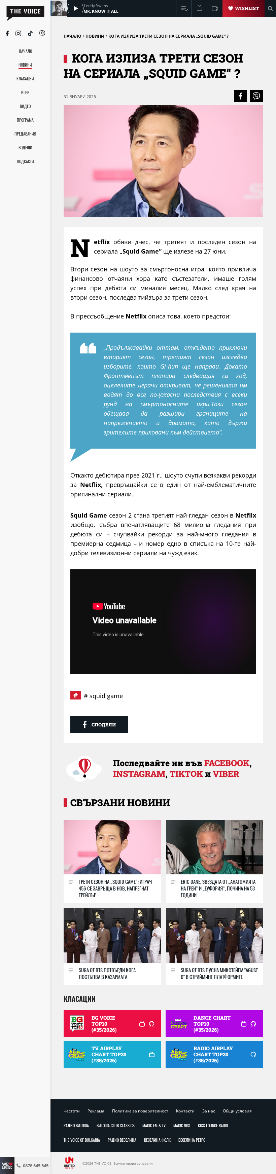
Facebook (226, 762)
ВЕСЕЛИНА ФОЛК (157, 1140)
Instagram (139, 773)
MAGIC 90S (181, 1125)
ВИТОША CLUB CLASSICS (116, 1125)
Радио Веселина (122, 1140)
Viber (226, 773)
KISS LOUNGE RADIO (213, 1125)
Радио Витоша (76, 1125)
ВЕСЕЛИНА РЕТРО (191, 1140)
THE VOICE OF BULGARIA (82, 1140)
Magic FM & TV (154, 1125)
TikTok (186, 773)
